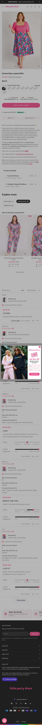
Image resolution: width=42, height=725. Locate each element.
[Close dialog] (40, 347)
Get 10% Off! (34, 374)
